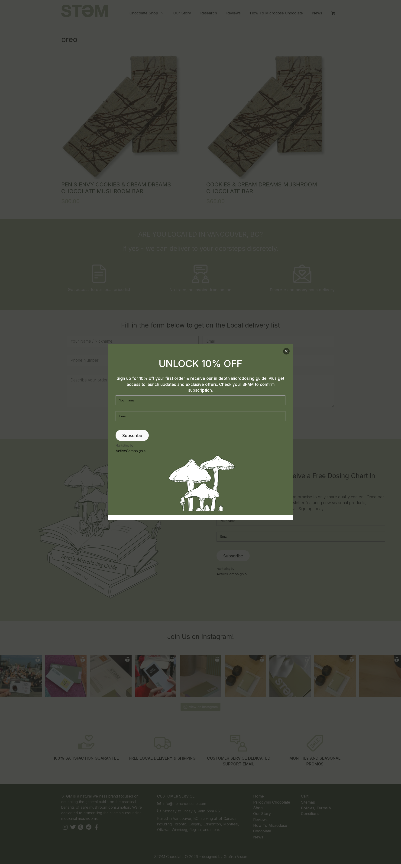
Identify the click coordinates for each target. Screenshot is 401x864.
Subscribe (132, 435)
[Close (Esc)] (286, 351)
